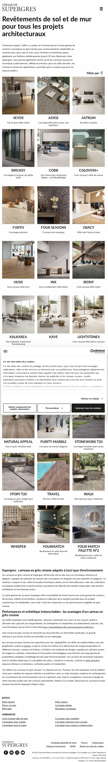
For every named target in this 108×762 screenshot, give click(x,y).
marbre (27, 645)
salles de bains (92, 660)
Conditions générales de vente (63, 743)
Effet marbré (8, 701)
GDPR (72, 746)
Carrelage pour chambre (67, 718)
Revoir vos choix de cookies (92, 746)
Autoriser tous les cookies (88, 408)
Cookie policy (98, 743)
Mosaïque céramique (65, 708)
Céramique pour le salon (14, 725)
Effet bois (7, 708)
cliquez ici (24, 390)
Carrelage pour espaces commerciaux (74, 725)
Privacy (84, 743)
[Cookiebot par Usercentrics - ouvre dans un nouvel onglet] (92, 351)
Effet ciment (61, 701)
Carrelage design (63, 705)
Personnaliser (52, 408)
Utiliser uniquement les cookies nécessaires (19, 408)
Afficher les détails (90, 398)
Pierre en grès (9, 705)
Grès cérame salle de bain (15, 718)
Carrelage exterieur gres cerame (71, 721)
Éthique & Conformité (55, 746)
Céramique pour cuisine (14, 721)
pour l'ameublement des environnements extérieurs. (68, 627)
